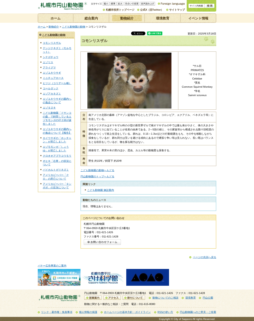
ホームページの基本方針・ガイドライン (127, 312)
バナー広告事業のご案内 (52, 265)
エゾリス (48, 62)
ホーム (56, 18)
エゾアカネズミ (52, 93)
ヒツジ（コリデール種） (57, 83)
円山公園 (208, 297)
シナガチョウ (50, 57)
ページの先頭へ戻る (204, 257)
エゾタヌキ (49, 107)
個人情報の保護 (88, 312)
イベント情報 (198, 18)
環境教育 (162, 18)
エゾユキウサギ (52, 72)
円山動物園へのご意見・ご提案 (198, 312)
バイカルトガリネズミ (56, 169)
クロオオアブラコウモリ (57, 155)
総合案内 (91, 18)
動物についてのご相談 (165, 297)
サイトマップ (177, 9)
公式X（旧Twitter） (151, 9)
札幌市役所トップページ (120, 9)
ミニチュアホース (53, 77)
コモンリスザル (52, 42)
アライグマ (49, 67)
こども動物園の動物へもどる (97, 170)
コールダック (50, 88)
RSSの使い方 (165, 312)
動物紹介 (127, 18)
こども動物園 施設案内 (100, 190)
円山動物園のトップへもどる (97, 176)
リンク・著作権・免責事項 (56, 312)
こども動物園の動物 (73, 26)
